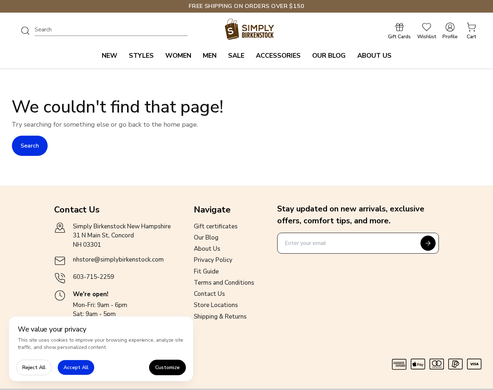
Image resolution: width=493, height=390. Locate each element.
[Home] (249, 29)
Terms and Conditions (224, 283)
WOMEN (178, 55)
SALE (236, 55)
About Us (207, 249)
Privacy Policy (213, 260)
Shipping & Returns (220, 316)
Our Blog (206, 237)
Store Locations (216, 305)
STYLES (141, 55)
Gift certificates (215, 226)
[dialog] (101, 348)
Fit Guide (206, 271)
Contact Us (209, 294)
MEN (210, 55)
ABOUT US (374, 55)
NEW (109, 55)
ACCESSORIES (278, 55)
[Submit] (428, 243)
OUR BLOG (329, 55)
